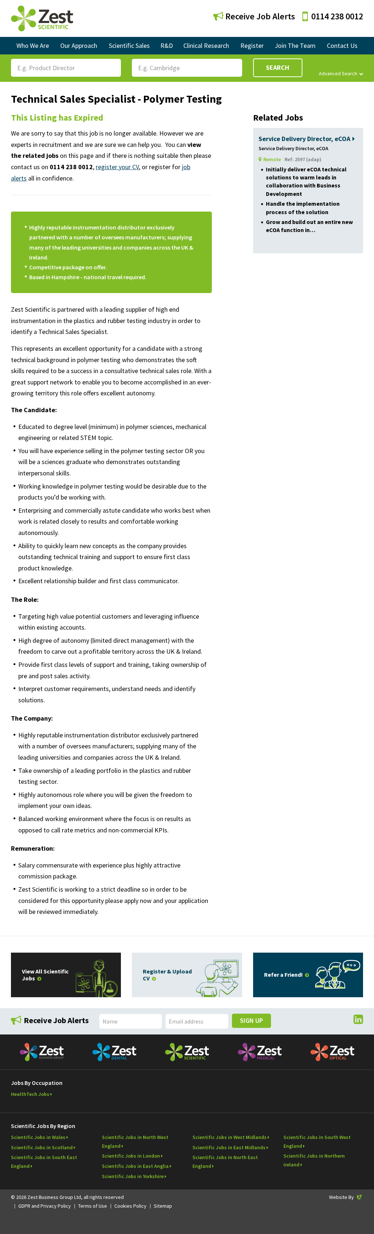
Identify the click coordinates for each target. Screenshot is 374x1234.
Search (277, 67)
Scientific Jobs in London (131, 1156)
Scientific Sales (129, 45)
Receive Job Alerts (259, 16)
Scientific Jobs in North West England (135, 1141)
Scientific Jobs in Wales (38, 1137)
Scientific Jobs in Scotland (42, 1147)
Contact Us (342, 45)
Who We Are (32, 45)
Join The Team (295, 45)
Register (252, 45)
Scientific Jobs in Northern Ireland (314, 1160)
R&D (166, 45)
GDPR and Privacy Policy (44, 1206)
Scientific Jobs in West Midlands (229, 1137)
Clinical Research (206, 45)
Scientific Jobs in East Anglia (135, 1166)
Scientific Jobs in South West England (317, 1141)
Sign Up (251, 1020)
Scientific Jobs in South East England (44, 1161)
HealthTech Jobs (30, 1094)
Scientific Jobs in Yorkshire (133, 1176)
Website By (346, 1197)
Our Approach (78, 45)
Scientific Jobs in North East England (225, 1161)
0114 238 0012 (337, 16)
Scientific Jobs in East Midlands (229, 1147)
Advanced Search (338, 73)
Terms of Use (92, 1206)
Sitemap (163, 1206)
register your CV (117, 167)
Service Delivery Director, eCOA (304, 138)
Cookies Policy (130, 1206)
